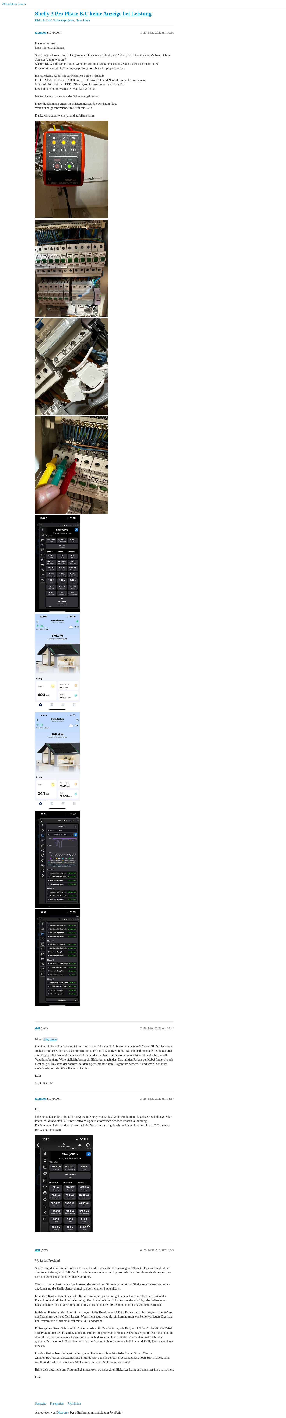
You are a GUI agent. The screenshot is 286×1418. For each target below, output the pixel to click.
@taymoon (50, 1039)
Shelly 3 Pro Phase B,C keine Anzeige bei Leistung (93, 14)
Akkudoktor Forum (14, 4)
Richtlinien (74, 1403)
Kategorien (57, 1403)
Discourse (62, 1412)
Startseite (40, 1403)
